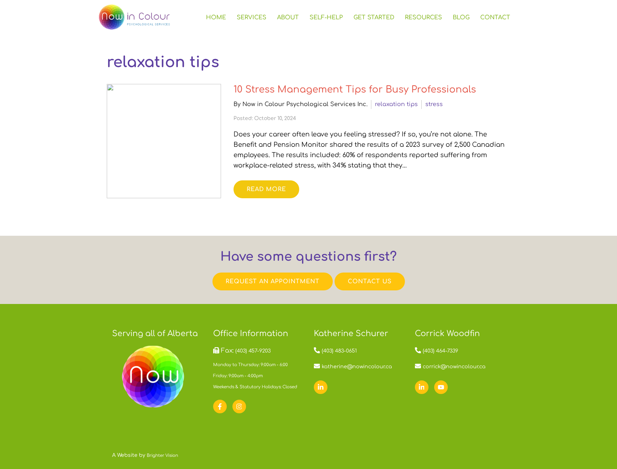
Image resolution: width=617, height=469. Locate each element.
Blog (461, 17)
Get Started (373, 17)
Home (216, 17)
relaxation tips (396, 104)
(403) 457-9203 (253, 351)
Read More (266, 189)
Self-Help (326, 17)
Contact (495, 17)
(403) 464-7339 (440, 351)
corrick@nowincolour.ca (454, 366)
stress (434, 104)
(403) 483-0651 (339, 351)
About (288, 17)
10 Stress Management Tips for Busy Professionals (355, 89)
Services (251, 17)
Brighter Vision (162, 455)
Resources (423, 17)
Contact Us (370, 281)
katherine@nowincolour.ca (357, 366)
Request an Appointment (273, 281)
